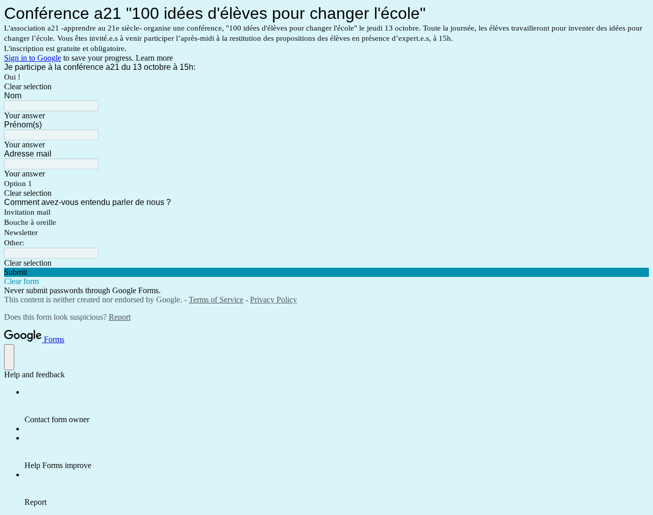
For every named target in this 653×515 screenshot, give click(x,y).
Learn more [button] (154, 58)
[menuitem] (336, 406)
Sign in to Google (32, 58)
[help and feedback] (9, 357)
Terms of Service (216, 299)
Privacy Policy (273, 299)
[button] (326, 86)
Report (120, 317)
